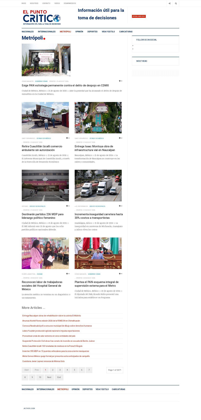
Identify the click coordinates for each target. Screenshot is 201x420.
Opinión (79, 31)
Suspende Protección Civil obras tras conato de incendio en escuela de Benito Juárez (58, 341)
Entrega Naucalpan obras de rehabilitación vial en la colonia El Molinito (51, 315)
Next (49, 377)
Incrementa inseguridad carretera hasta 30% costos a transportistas (99, 216)
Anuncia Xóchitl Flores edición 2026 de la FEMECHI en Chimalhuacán (51, 320)
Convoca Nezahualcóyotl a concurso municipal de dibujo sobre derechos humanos (57, 325)
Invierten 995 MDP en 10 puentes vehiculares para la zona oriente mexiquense (55, 351)
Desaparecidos (70, 3)
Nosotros (34, 3)
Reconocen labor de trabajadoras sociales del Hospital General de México (42, 285)
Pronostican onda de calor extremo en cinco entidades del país (48, 336)
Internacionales (47, 31)
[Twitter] (136, 49)
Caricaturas (125, 31)
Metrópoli (65, 31)
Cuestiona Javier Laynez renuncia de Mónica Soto (43, 361)
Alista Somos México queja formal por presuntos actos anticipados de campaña (56, 356)
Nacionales (28, 31)
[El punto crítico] (46, 17)
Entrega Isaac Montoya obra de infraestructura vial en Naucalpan (95, 148)
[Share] (169, 3)
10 (40, 377)
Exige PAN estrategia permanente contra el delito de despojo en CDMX (65, 85)
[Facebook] (136, 46)
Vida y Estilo (108, 31)
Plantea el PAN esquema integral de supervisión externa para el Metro (97, 284)
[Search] (176, 3)
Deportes (92, 31)
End (59, 377)
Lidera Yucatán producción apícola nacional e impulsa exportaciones (51, 331)
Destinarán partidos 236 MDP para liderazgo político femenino (42, 216)
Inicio (24, 3)
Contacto (46, 3)
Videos (57, 3)
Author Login (29, 408)
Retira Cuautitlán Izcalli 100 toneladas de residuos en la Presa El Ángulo (52, 346)
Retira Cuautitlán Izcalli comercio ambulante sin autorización (42, 148)
